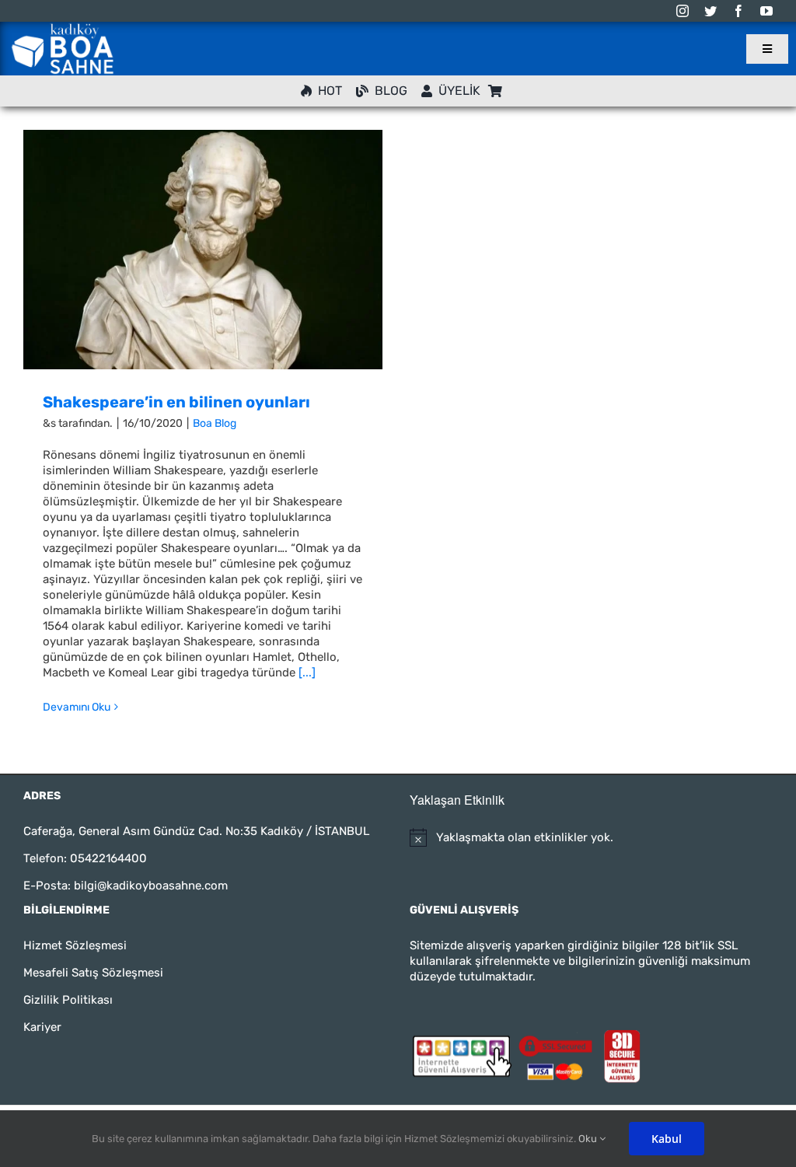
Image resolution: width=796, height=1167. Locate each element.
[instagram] (682, 11)
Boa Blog (214, 423)
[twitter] (710, 11)
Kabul (666, 1138)
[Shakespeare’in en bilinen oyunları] (202, 249)
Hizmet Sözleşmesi (75, 945)
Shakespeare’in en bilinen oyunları (176, 402)
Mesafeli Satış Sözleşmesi (93, 973)
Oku (588, 1138)
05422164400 (108, 858)
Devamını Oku (76, 707)
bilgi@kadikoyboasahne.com (151, 886)
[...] (307, 673)
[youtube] (766, 11)
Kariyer (42, 1027)
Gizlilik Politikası (68, 1000)
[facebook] (738, 11)
